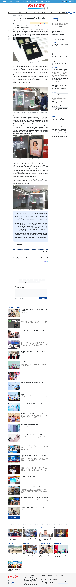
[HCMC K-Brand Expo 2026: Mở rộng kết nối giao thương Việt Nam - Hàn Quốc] (14, 313)
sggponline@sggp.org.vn (13, 583)
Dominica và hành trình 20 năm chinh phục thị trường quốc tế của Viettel (34, 331)
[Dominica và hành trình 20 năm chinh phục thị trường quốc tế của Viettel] (14, 334)
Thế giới (30, 12)
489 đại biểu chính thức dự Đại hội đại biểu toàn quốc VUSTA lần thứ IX (34, 393)
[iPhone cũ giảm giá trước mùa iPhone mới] (14, 428)
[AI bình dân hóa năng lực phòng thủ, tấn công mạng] (14, 344)
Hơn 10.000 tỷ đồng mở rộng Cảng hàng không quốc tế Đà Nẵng (59, 60)
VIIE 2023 (20, 280)
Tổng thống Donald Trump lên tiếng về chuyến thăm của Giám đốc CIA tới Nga (59, 130)
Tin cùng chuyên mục (15, 307)
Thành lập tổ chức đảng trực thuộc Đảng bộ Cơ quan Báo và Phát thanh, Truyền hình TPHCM (60, 31)
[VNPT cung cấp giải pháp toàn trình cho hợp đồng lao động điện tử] (14, 501)
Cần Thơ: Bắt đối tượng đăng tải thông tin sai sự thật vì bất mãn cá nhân (59, 70)
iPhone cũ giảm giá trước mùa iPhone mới (29, 424)
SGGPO (40, 280)
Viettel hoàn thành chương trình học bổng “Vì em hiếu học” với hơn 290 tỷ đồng (28, 247)
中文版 (46, 1)
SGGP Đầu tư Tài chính (39, 1)
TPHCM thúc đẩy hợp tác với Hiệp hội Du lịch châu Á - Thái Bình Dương (60, 109)
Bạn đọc (50, 12)
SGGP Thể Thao (32, 1)
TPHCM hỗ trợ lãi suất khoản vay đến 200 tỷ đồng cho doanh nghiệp (33, 373)
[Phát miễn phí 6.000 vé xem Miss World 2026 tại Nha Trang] (15, 564)
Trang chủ (8, 12)
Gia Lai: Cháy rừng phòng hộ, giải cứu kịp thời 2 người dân (60, 45)
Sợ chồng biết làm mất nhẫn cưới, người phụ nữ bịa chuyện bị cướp (60, 79)
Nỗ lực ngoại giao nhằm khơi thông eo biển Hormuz (59, 137)
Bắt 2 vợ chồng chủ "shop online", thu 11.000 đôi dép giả (60, 86)
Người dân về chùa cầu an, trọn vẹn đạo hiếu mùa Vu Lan (60, 54)
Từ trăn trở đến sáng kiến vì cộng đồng (29, 445)
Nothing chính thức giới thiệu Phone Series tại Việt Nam (32, 434)
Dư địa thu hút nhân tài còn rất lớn (28, 476)
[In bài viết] (9, 31)
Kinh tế (26, 12)
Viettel (43, 280)
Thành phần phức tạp (32, 282)
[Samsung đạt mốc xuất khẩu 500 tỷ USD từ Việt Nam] (61, 533)
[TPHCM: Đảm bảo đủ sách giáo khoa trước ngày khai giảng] (30, 549)
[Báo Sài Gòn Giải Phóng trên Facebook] (62, 1)
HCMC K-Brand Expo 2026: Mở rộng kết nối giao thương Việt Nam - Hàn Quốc (34, 310)
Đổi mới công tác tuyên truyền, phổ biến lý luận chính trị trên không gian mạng (33, 456)
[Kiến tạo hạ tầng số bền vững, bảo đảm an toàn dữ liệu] (14, 386)
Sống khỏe (40, 12)
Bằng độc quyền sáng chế (23, 282)
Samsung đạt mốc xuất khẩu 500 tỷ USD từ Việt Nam (60, 95)
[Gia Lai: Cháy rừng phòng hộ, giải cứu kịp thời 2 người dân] (30, 533)
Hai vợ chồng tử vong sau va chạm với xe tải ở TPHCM (60, 89)
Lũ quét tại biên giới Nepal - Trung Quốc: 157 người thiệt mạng (60, 133)
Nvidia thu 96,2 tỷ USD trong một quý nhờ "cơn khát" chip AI (33, 319)
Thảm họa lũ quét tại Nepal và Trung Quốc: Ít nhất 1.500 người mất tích (59, 119)
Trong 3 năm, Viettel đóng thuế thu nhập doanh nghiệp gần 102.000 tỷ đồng (27, 246)
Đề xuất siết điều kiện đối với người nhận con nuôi (60, 64)
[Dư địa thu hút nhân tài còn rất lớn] (14, 480)
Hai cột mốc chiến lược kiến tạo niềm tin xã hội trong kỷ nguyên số (34, 403)
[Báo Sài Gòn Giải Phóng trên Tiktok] (66, 1)
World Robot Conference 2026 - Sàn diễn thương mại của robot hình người (34, 487)
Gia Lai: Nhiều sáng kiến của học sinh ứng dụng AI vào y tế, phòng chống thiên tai (34, 362)
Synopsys (24, 280)
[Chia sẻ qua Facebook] (9, 22)
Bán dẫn (38, 282)
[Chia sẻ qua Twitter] (9, 25)
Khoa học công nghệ (70, 12)
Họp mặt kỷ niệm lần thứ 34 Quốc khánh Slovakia (59, 27)
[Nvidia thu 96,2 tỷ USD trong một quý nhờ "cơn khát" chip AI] (14, 323)
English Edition (25, 1)
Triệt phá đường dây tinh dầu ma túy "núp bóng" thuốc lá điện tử (59, 82)
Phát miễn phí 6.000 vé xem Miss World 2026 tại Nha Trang (14, 570)
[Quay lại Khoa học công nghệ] (9, 39)
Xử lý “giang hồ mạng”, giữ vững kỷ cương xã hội (60, 57)
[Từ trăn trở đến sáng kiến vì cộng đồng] (14, 449)
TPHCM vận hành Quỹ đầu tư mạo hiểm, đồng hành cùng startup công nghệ (34, 352)
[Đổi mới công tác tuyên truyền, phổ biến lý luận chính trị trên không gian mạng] (14, 459)
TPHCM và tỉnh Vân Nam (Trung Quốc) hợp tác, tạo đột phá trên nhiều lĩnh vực (59, 39)
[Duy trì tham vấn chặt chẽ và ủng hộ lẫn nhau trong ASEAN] (15, 533)
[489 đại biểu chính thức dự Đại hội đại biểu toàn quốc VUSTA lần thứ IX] (14, 396)
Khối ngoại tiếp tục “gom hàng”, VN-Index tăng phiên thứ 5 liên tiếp (59, 113)
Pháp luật (21, 12)
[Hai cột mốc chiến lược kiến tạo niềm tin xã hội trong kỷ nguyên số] (14, 407)
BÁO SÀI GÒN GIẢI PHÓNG (38, 7)
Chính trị (12, 12)
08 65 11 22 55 (11, 582)
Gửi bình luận (43, 298)
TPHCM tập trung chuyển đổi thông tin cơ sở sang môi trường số (34, 413)
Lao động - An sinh (57, 12)
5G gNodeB (36, 280)
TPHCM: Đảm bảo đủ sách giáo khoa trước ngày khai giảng (29, 554)
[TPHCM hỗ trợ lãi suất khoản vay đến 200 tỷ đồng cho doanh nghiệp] (14, 376)
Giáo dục (35, 12)
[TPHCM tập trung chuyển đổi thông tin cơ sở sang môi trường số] (14, 417)
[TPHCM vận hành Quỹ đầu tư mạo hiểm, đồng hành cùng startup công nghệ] (14, 355)
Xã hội (16, 12)
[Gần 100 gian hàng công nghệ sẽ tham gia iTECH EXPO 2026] (14, 511)
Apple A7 (31, 280)
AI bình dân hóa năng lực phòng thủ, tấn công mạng (31, 340)
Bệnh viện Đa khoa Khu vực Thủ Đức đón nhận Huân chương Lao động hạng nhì (60, 555)
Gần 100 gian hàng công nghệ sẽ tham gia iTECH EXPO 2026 (33, 507)
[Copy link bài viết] (9, 34)
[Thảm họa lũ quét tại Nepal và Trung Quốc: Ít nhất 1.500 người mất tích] (15, 549)
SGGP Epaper (50, 1)
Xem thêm (13, 517)
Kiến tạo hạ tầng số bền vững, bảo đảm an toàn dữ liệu (32, 382)
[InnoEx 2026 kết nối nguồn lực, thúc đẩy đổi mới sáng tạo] (14, 469)
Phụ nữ (63, 12)
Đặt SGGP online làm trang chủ (63, 583)
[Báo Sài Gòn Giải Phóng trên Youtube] (64, 1)
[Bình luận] (9, 36)
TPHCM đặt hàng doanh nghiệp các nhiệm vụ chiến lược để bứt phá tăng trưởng (60, 102)
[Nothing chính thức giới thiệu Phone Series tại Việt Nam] (14, 438)
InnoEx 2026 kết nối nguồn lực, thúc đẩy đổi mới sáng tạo (32, 466)
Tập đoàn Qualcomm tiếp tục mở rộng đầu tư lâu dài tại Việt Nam (60, 35)
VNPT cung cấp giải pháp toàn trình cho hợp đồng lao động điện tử (34, 497)
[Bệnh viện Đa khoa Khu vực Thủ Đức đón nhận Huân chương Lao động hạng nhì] (61, 549)
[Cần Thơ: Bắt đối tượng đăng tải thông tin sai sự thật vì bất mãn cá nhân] (46, 533)
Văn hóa (45, 12)
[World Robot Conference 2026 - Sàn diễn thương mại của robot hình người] (14, 490)
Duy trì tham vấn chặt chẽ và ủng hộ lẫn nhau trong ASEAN (60, 21)
